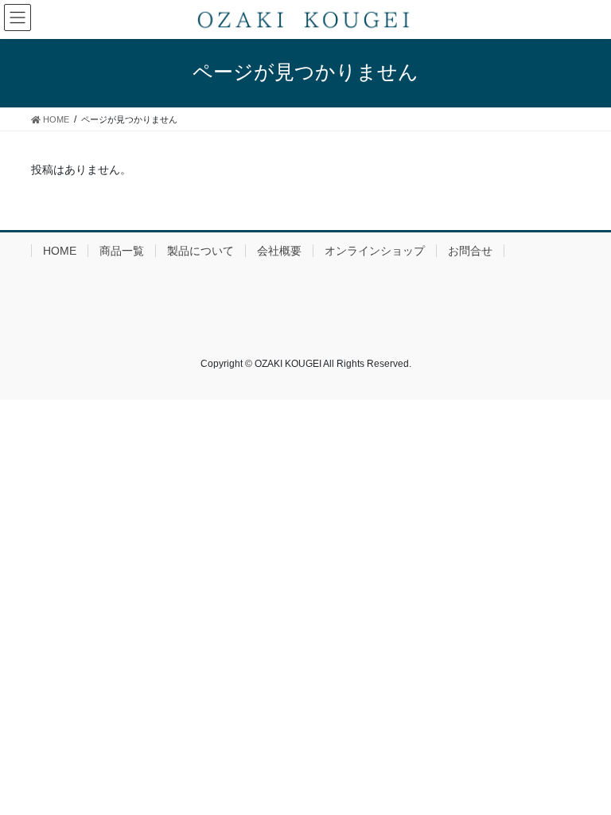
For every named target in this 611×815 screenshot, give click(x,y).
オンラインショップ (375, 250)
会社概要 (279, 250)
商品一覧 (121, 250)
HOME (59, 250)
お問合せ (470, 250)
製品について (200, 250)
